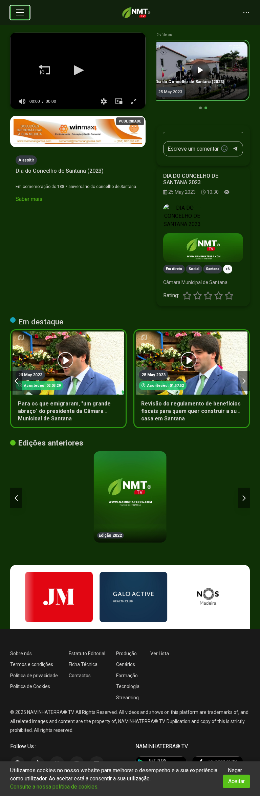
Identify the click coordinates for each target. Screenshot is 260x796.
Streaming (127, 697)
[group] (22, 101)
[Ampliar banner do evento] (203, 247)
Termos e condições (31, 664)
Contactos (80, 675)
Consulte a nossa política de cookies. (54, 786)
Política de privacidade (34, 675)
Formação (127, 675)
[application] (78, 71)
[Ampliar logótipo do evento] (182, 216)
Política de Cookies (30, 686)
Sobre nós (21, 653)
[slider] (77, 91)
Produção (126, 653)
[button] (44, 70)
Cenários (125, 664)
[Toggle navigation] (20, 12)
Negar (235, 770)
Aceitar (236, 781)
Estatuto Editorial (87, 653)
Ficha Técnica (83, 664)
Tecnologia (127, 686)
